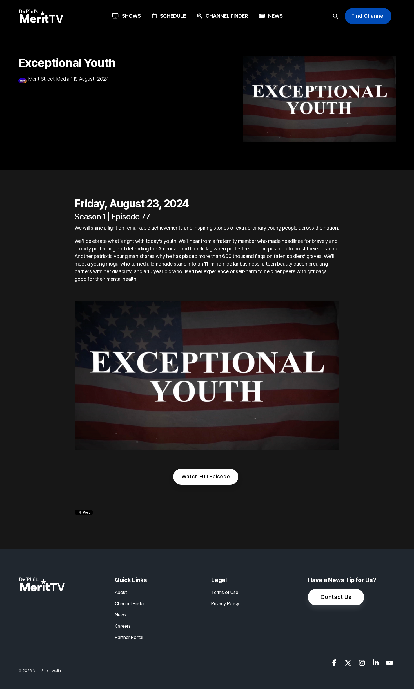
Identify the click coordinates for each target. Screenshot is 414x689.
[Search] (335, 16)
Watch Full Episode (206, 476)
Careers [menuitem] (123, 626)
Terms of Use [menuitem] (224, 592)
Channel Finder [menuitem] (130, 603)
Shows (130, 16)
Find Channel (368, 16)
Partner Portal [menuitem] (129, 637)
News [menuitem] (120, 615)
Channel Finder (225, 16)
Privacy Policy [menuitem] (225, 603)
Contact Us (335, 597)
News (274, 16)
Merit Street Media (49, 79)
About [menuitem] (121, 592)
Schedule (171, 16)
